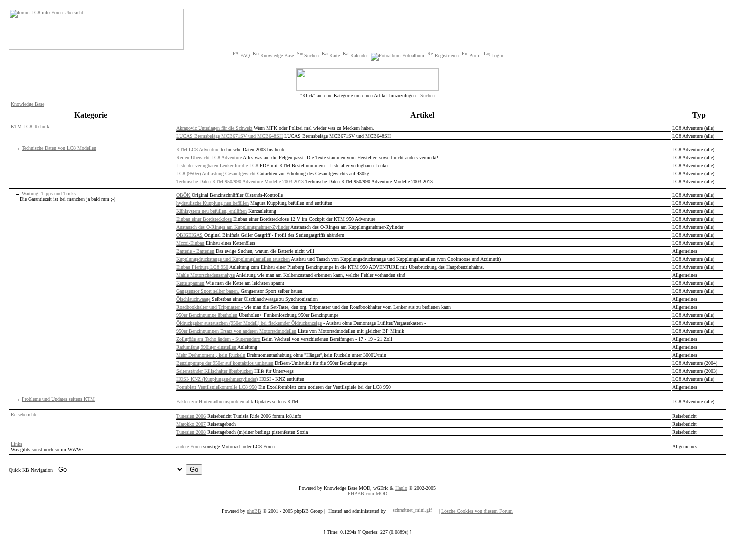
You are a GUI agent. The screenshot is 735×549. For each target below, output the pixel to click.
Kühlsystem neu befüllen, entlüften (211, 211)
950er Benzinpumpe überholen (207, 315)
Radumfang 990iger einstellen (206, 347)
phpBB (254, 511)
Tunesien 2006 (191, 416)
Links (16, 444)
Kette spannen (190, 283)
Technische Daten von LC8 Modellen (59, 148)
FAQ (245, 55)
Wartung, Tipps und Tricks (49, 193)
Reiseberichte (24, 414)
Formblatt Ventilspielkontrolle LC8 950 (216, 387)
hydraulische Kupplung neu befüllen (212, 203)
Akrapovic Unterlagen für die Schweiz (214, 128)
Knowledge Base (277, 55)
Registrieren (447, 55)
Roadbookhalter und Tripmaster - (209, 307)
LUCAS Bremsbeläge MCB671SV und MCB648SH (229, 136)
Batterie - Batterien (195, 251)
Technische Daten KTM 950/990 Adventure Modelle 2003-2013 (240, 181)
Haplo (402, 488)
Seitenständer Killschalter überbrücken (214, 371)
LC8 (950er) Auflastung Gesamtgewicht (216, 173)
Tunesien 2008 (191, 432)
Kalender (359, 55)
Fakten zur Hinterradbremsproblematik (215, 401)
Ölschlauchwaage (193, 299)
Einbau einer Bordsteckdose (204, 219)
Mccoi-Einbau (190, 243)
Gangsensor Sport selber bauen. (208, 291)
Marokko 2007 (191, 424)
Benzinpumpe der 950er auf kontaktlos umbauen (225, 363)
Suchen (311, 55)
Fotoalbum (413, 55)
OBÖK (183, 195)
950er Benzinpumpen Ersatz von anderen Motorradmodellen (236, 331)
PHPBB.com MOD (368, 493)
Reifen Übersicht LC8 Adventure (209, 157)
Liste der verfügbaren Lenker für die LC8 (217, 165)
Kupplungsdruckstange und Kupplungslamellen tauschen (233, 259)
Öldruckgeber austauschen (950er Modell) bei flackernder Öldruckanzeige (249, 323)
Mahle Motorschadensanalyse (205, 275)
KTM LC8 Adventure (198, 149)
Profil (475, 55)
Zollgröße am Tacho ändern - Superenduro (218, 339)
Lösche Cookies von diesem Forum (477, 511)
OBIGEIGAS (189, 235)
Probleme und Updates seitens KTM (58, 399)
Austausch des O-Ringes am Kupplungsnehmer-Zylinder (233, 227)
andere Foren (189, 446)
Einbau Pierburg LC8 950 (202, 267)
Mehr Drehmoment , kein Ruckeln (211, 355)
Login (498, 55)
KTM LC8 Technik (30, 126)
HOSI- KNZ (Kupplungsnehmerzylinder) (217, 379)
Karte (335, 55)
